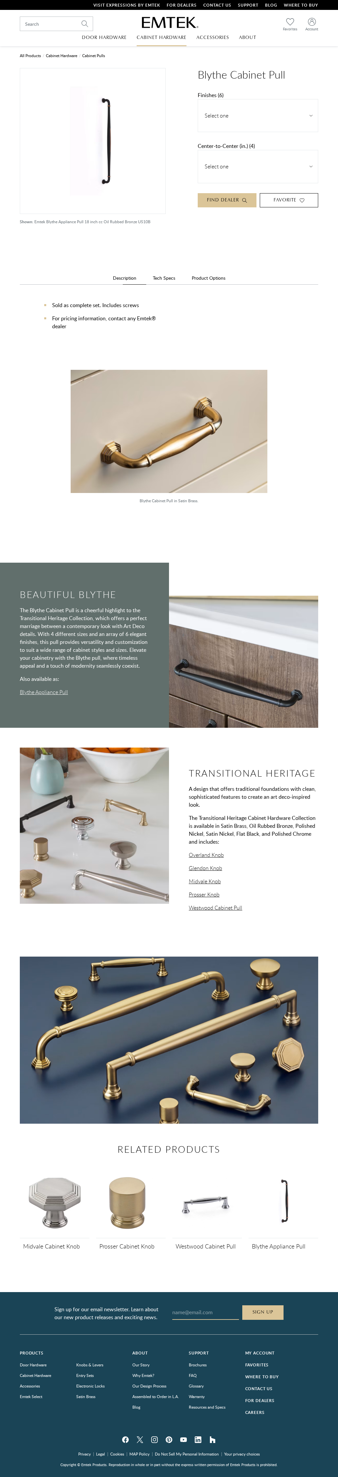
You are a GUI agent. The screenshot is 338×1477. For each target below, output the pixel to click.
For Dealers (182, 5)
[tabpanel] (169, 322)
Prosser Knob (204, 894)
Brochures (198, 1364)
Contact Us (217, 5)
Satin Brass (85, 1396)
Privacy (84, 1454)
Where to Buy (262, 1377)
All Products (30, 55)
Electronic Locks (90, 1386)
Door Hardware (33, 1364)
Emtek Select (31, 1396)
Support (248, 5)
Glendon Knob (205, 868)
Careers (255, 1412)
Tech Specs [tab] (164, 278)
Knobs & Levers (89, 1364)
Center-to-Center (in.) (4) (226, 146)
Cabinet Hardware (61, 55)
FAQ (193, 1375)
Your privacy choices (242, 1454)
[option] (169, 440)
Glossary (196, 1386)
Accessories (30, 1386)
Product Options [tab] (208, 278)
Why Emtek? (143, 1375)
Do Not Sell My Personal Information (187, 1454)
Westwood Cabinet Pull (215, 907)
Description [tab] (124, 278)
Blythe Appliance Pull (44, 692)
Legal (100, 1454)
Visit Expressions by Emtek (126, 5)
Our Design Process (149, 1386)
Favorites (257, 1365)
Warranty (197, 1396)
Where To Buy (301, 5)
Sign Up (263, 1312)
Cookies (117, 1454)
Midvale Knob (205, 881)
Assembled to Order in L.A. (155, 1396)
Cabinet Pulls (93, 55)
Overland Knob (206, 855)
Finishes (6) (210, 95)
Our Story (141, 1364)
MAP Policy (139, 1454)
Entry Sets (85, 1375)
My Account (260, 1353)
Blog (271, 5)
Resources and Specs (207, 1407)
